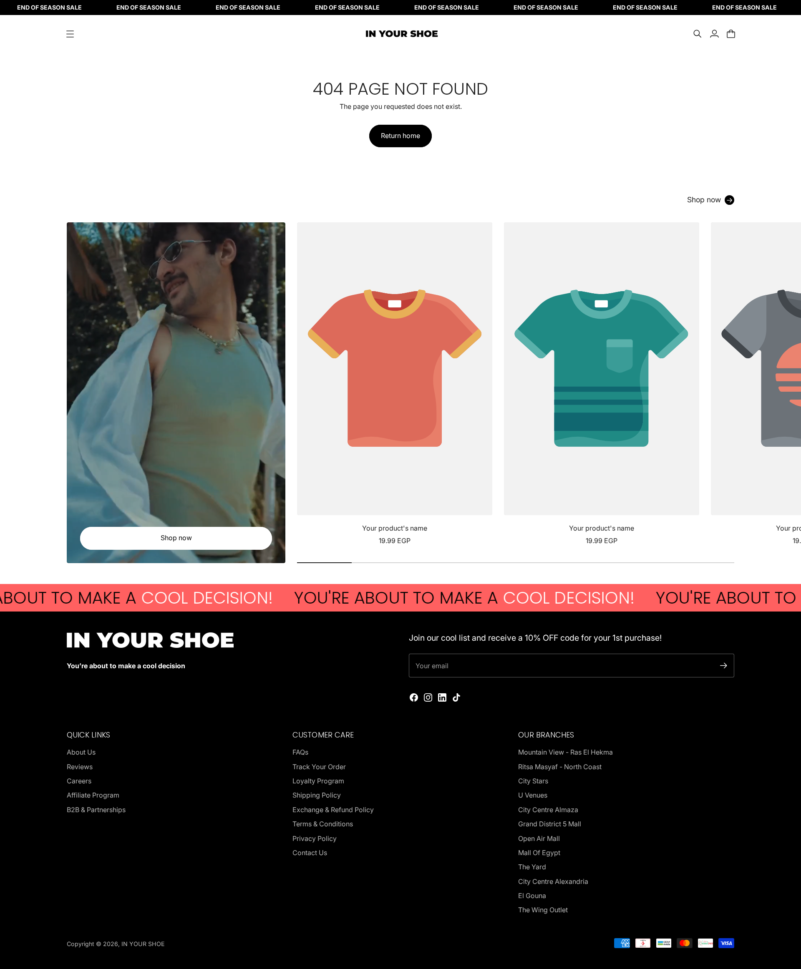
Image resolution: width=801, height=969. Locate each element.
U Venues (532, 795)
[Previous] (307, 384)
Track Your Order (319, 767)
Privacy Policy (314, 838)
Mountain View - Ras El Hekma (565, 752)
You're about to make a (425, 597)
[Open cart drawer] (731, 33)
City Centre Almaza (548, 809)
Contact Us (309, 852)
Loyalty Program (318, 781)
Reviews (80, 767)
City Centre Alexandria (553, 881)
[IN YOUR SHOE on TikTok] (456, 697)
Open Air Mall (539, 838)
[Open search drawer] (697, 33)
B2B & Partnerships (96, 809)
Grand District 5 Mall (549, 824)
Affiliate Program (93, 795)
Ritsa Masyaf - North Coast (560, 767)
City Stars (533, 781)
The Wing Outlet (543, 910)
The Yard (532, 867)
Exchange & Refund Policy (333, 809)
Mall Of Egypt (539, 852)
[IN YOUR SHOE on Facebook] (414, 697)
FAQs (300, 752)
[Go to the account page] (714, 33)
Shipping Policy (316, 795)
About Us (81, 752)
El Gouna (532, 895)
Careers (79, 781)
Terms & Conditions (322, 824)
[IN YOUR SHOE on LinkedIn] (442, 697)
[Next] (724, 384)
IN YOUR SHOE (143, 943)
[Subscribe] (723, 665)
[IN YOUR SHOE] (400, 34)
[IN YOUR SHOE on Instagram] (428, 697)
